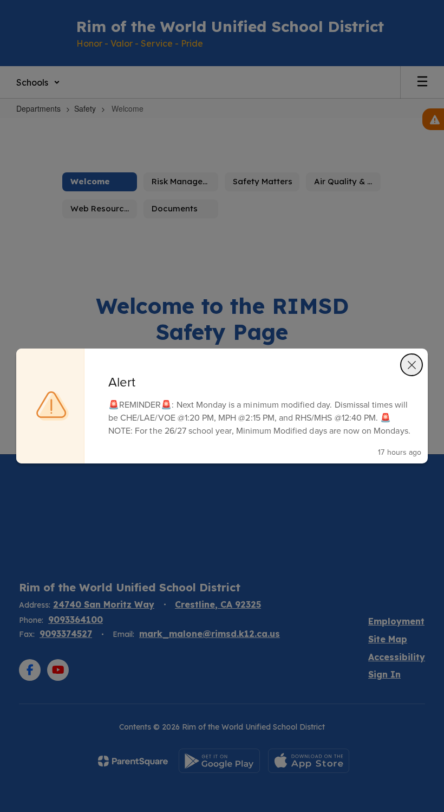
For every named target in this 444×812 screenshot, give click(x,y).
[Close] (411, 365)
